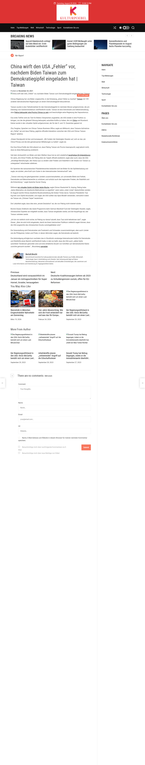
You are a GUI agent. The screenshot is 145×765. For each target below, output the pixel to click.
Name (20, 403)
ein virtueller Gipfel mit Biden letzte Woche (33, 187)
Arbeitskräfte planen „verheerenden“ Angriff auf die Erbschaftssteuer (49, 356)
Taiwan (79, 99)
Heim (13, 28)
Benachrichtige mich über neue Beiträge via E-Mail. (41, 453)
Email (20, 414)
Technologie (50, 28)
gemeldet (44, 247)
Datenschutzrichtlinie (109, 142)
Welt (32, 28)
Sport (59, 28)
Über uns (105, 118)
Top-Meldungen (22, 28)
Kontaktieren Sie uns (71, 28)
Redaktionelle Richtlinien (111, 136)
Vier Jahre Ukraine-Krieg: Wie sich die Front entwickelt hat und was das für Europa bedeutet (50, 314)
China (75, 121)
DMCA (104, 130)
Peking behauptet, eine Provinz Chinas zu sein (31, 112)
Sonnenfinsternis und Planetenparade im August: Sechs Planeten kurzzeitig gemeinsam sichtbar (92, 45)
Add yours (48, 376)
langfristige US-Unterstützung (79, 155)
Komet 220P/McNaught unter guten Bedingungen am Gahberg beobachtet (51, 44)
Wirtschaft (40, 28)
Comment (22, 384)
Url (19, 426)
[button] (131, 35)
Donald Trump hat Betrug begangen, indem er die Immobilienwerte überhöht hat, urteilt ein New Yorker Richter (77, 358)
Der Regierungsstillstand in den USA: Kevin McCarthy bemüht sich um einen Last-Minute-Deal (78, 314)
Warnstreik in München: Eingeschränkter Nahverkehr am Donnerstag (22, 313)
